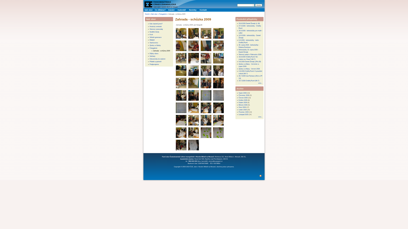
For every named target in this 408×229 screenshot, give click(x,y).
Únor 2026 (242, 107)
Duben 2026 (243, 102)
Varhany (152, 56)
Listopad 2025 (243, 114)
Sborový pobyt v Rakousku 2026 (250, 54)
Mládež (152, 40)
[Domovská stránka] (160, 7)
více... (260, 83)
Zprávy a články (155, 45)
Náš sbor (154, 14)
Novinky (192, 10)
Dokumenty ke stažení (157, 59)
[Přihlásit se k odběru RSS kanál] (204, 176)
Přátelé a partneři (155, 61)
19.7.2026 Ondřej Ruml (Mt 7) (249, 81)
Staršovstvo (154, 43)
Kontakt (203, 10)
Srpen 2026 (243, 93)
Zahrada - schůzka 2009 (161, 51)
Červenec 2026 (244, 95)
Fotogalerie (163, 14)
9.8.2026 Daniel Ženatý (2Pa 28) (250, 61)
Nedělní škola (154, 32)
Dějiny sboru (154, 53)
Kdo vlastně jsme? (156, 24)
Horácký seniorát (156, 26)
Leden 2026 (243, 110)
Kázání (171, 10)
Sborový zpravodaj (156, 29)
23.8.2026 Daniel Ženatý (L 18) (249, 23)
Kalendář (182, 10)
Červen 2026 (243, 98)
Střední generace (156, 37)
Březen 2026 (243, 105)
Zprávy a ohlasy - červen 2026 (249, 69)
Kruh (151, 34)
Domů (147, 14)
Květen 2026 (243, 100)
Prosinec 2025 (244, 112)
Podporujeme (154, 64)
